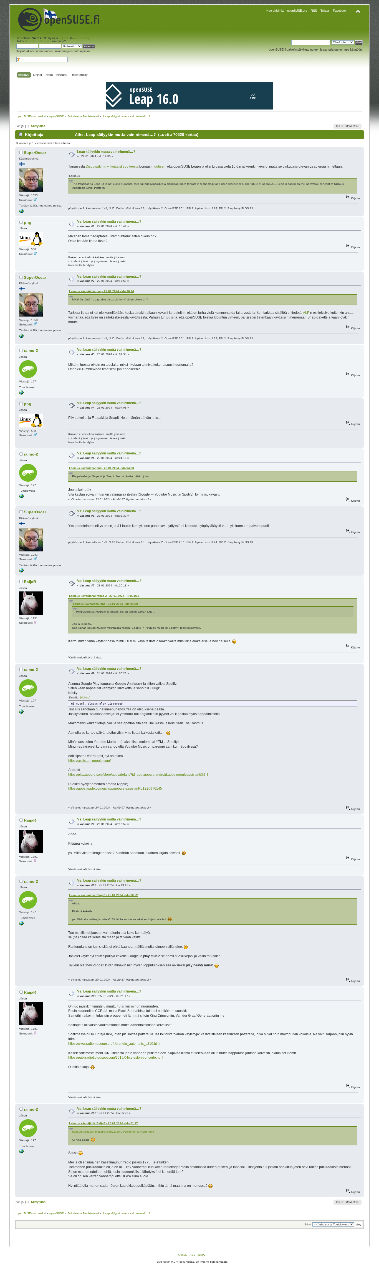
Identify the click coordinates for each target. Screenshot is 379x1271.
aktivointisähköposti (37, 41)
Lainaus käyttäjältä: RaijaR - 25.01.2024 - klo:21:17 (103, 1123)
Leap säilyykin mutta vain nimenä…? (106, 152)
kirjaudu (64, 38)
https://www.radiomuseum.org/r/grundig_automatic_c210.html (114, 1044)
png (27, 222)
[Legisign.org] (21, 212)
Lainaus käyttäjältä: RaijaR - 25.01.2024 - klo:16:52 (103, 895)
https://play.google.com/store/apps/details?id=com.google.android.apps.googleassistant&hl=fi (138, 775)
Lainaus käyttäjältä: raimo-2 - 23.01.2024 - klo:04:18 (104, 595)
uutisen (159, 166)
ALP (306, 313)
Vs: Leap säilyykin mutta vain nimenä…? (109, 221)
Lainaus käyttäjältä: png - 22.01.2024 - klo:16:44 (101, 291)
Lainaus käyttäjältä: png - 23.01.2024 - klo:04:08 (101, 467)
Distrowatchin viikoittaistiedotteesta (112, 166)
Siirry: (308, 1224)
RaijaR (30, 581)
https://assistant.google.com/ (89, 761)
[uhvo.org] (21, 393)
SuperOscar (35, 152)
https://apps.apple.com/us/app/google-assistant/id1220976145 (115, 788)
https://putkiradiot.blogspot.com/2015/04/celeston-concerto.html (115, 1057)
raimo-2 (31, 350)
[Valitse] (85, 697)
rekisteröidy (82, 38)
